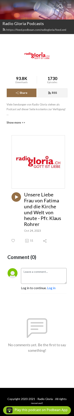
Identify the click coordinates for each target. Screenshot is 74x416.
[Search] (61, 6)
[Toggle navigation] (69, 6)
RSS (54, 92)
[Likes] (13, 240)
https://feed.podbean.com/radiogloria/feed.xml (36, 29)
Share (23, 92)
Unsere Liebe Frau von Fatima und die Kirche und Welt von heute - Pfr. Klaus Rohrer (42, 209)
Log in (51, 288)
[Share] (45, 240)
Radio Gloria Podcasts (23, 23)
